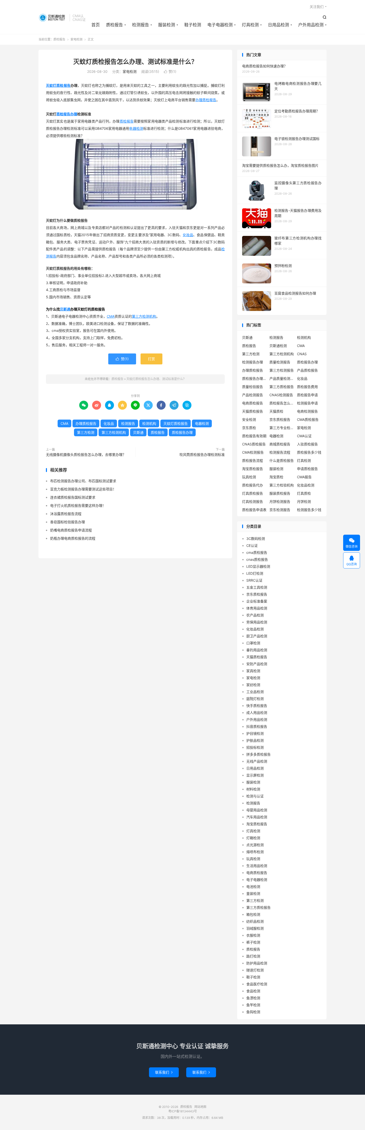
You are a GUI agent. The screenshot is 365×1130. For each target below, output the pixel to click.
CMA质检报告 (308, 419)
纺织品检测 (255, 921)
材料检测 (253, 789)
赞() (170, 71)
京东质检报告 (279, 419)
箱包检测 (253, 914)
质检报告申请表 (254, 510)
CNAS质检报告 (254, 444)
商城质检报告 (279, 444)
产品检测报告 (252, 395)
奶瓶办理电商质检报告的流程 (72, 538)
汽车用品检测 (256, 817)
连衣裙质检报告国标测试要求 (72, 497)
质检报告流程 (252, 460)
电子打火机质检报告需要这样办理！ (78, 505)
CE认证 (252, 545)
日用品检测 (278, 24)
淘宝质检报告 (252, 469)
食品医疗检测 (256, 984)
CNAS (302, 354)
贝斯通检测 (278, 346)
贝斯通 (65, 309)
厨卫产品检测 (256, 636)
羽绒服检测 (255, 928)
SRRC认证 (254, 580)
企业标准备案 (256, 601)
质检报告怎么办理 (281, 403)
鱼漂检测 (253, 998)
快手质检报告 (256, 705)
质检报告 (52, 18)
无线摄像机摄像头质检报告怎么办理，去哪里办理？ (86, 454)
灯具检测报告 (252, 501)
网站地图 (200, 1107)
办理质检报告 (205, 100)
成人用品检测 (256, 712)
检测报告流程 (279, 452)
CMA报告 (304, 477)
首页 (95, 24)
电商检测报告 (307, 411)
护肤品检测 (255, 740)
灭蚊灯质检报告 (58, 85)
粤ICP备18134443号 (182, 1111)
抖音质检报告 (256, 726)
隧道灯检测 (255, 970)
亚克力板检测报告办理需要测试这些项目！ (83, 489)
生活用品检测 (256, 866)
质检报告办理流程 (254, 378)
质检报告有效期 (254, 436)
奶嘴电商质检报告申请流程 (71, 530)
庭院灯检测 (255, 698)
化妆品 (188, 235)
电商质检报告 (252, 403)
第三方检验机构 (281, 485)
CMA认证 (304, 436)
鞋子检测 (192, 24)
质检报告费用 (307, 387)
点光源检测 (255, 845)
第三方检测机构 (144, 316)
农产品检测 (255, 615)
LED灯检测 (254, 573)
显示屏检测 (255, 775)
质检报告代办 (252, 485)
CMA (110, 316)
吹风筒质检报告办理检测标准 (202, 454)
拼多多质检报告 (258, 754)
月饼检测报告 (279, 501)
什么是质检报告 (281, 460)
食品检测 (253, 991)
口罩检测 (253, 643)
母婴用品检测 (256, 810)
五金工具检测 (256, 587)
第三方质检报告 (281, 387)
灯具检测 (250, 24)
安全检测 (249, 419)
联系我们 (164, 1072)
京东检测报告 (279, 510)
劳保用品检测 (256, 622)
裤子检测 (253, 942)
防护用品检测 (256, 963)
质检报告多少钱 (309, 452)
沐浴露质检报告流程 (65, 514)
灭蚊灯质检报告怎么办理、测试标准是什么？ (135, 61)
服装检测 (166, 24)
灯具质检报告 (252, 493)
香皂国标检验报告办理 (67, 522)
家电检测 (76, 39)
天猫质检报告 (252, 411)
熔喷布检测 (255, 852)
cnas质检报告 (257, 559)
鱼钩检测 (253, 1012)
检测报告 (140, 24)
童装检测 (253, 893)
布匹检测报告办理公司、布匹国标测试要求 (83, 481)
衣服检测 (253, 935)
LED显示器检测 (258, 566)
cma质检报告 (256, 552)
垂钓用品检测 (256, 650)
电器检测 (136, 128)
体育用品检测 (256, 608)
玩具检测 (249, 477)
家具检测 (253, 671)
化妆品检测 (305, 485)
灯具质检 (304, 493)
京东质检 (249, 428)
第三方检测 (85, 432)
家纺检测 (253, 685)
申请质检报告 (307, 469)
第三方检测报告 (281, 370)
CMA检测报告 (253, 452)
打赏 (151, 359)
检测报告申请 (307, 403)
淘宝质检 (276, 477)
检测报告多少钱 (309, 510)
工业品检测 (255, 692)
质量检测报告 (279, 362)
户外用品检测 (311, 24)
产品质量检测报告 (281, 378)
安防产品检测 (256, 664)
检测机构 (149, 423)
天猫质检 (276, 411)
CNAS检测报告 (281, 395)
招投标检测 (255, 747)
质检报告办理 (66, 114)
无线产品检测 (256, 761)
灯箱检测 (253, 838)
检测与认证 (255, 796)
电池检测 (253, 886)
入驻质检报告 (307, 444)
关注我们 (317, 6)
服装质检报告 (279, 493)
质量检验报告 (252, 387)
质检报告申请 (307, 395)
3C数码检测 (255, 538)
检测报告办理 (252, 362)
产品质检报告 (307, 370)
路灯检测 (253, 956)
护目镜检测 (255, 733)
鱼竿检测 (253, 1005)
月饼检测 (304, 501)
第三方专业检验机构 (281, 428)
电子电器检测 (220, 24)
